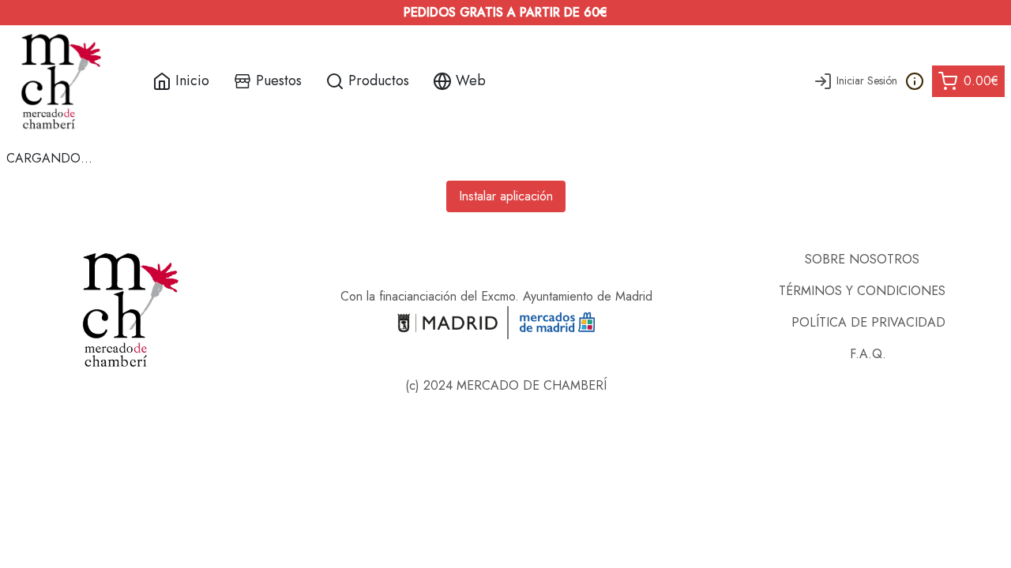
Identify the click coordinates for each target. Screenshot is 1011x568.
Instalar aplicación (506, 196)
